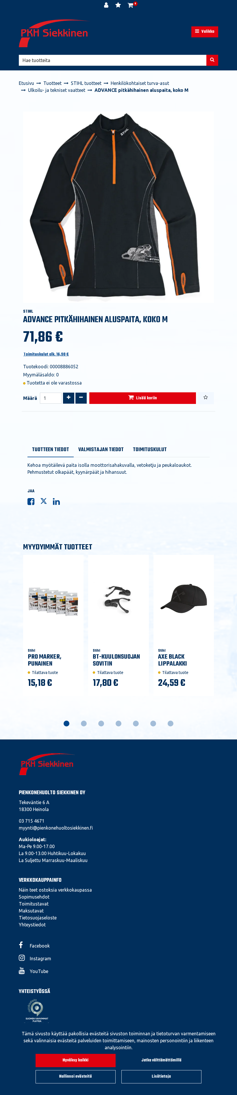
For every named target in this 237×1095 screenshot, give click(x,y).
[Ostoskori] (130, 5)
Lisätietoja (161, 1076)
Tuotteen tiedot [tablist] (50, 450)
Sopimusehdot (34, 896)
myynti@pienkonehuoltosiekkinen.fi (56, 827)
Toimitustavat (34, 903)
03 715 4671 (32, 820)
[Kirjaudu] (107, 5)
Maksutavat (31, 910)
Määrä (30, 398)
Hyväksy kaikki (75, 1060)
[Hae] (212, 60)
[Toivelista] (118, 5)
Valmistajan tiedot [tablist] (101, 450)
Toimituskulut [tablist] (150, 450)
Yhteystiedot (32, 924)
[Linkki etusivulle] (55, 33)
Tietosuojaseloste (38, 917)
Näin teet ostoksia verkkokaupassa (55, 889)
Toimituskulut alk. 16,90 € (46, 354)
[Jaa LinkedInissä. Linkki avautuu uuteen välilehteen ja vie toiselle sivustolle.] (58, 502)
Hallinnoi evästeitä (75, 1076)
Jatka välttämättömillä (161, 1060)
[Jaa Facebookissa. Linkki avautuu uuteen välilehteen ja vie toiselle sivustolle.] (33, 502)
